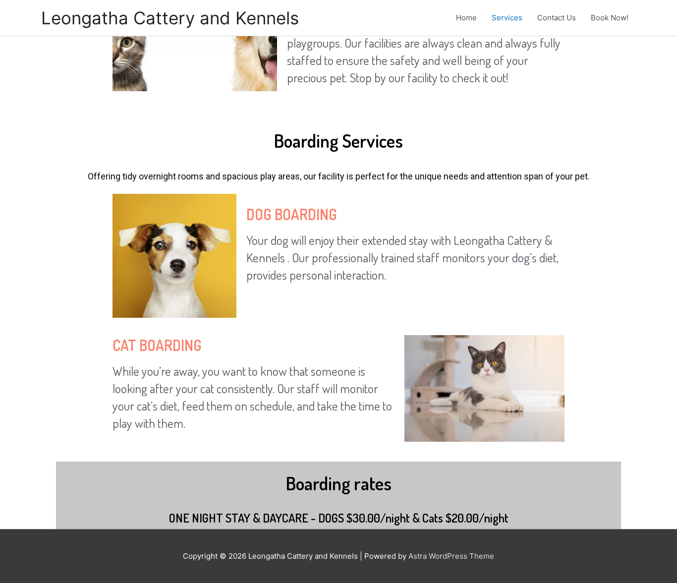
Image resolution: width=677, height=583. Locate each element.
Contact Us (556, 17)
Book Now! (609, 17)
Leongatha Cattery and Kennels (170, 17)
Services (507, 17)
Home (466, 17)
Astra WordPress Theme (451, 556)
